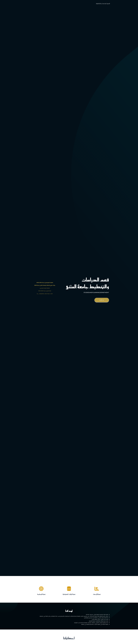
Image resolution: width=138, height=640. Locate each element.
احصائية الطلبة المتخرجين (45, 288)
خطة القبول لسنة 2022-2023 (44, 291)
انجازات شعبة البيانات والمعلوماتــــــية (45, 294)
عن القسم (101, 300)
